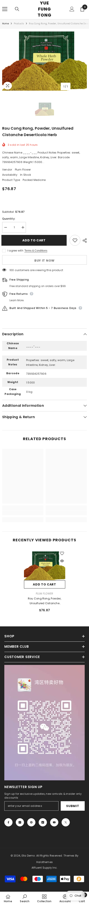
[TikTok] (43, 822)
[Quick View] (62, 561)
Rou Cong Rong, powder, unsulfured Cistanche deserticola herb (44, 601)
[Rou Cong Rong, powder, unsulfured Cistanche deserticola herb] (44, 565)
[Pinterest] (31, 822)
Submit (72, 806)
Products (19, 23)
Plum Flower (23, 169)
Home (5, 23)
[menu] (4, 9)
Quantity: (8, 218)
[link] (22, 512)
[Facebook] (8, 822)
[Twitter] (66, 822)
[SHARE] (83, 240)
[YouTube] (54, 822)
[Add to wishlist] (75, 240)
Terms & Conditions (35, 250)
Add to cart (34, 240)
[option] (44, 60)
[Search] (17, 9)
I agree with (15, 250)
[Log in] (72, 9)
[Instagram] (20, 822)
